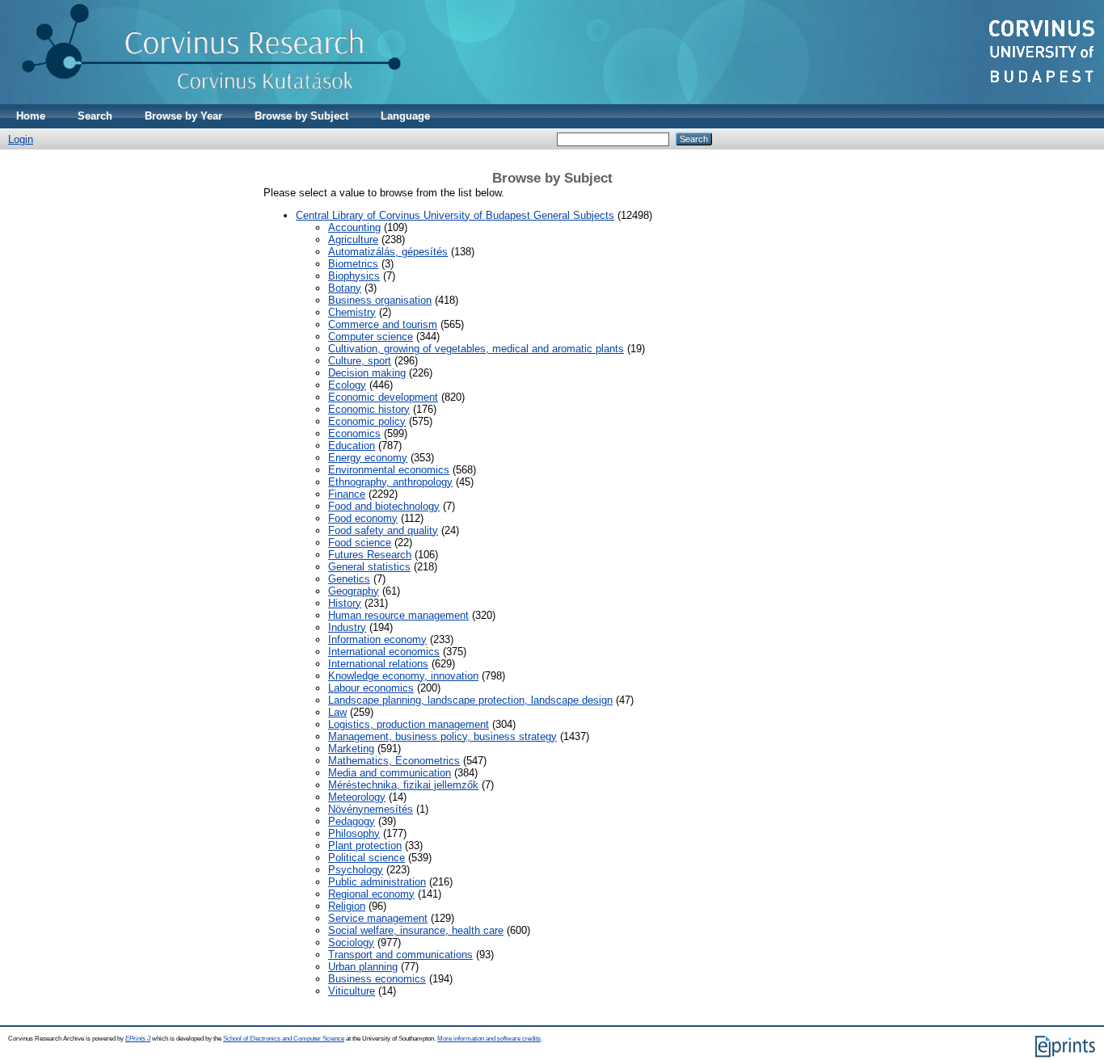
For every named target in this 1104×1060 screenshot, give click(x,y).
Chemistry (352, 312)
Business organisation (380, 300)
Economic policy (367, 421)
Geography (353, 591)
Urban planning (363, 967)
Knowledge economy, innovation (403, 676)
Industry (347, 627)
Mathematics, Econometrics (394, 761)
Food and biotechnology (384, 506)
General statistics (369, 567)
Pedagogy (351, 821)
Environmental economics (388, 470)
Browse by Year (183, 116)
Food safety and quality (383, 530)
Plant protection (365, 845)
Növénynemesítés (370, 809)
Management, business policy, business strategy (442, 736)
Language (405, 116)
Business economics (377, 979)
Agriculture (353, 239)
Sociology (351, 942)
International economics (384, 652)
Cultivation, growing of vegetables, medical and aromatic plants (476, 349)
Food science (359, 542)
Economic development (383, 397)
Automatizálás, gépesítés (388, 252)
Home (30, 116)
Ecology (347, 385)
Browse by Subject (301, 116)
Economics (354, 433)
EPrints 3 (137, 1038)
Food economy (363, 518)
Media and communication (389, 773)
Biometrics (353, 264)
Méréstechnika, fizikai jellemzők (403, 785)
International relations (378, 664)
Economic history (369, 409)
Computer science (370, 336)
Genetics (349, 579)
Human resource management (398, 615)
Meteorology (357, 797)
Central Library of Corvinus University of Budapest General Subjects (455, 215)
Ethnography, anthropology (390, 482)
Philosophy (354, 833)
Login (20, 139)
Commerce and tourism (382, 324)
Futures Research (369, 555)
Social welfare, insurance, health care (416, 930)
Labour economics (371, 688)
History (344, 603)
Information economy (377, 639)
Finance (346, 494)
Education (351, 446)
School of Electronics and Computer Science (283, 1038)
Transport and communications (400, 955)
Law (337, 712)
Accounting (354, 227)
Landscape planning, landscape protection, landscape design (470, 700)
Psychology (355, 870)
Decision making (367, 373)
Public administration (377, 882)
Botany (344, 288)
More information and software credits (489, 1038)
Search (95, 116)
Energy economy (367, 458)
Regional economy (371, 894)
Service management (378, 918)
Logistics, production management (408, 724)
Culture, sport (359, 361)
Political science (366, 858)
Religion (346, 906)
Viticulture (351, 991)
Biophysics (354, 276)
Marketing (351, 748)
